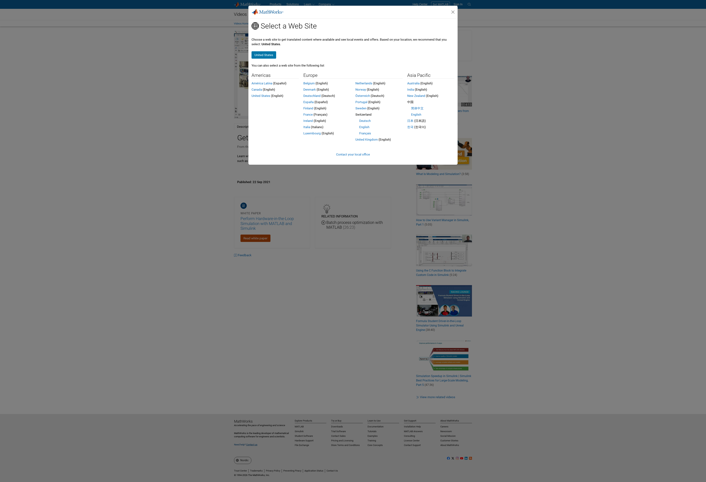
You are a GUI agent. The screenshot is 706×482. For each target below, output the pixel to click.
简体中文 (417, 108)
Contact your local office (353, 154)
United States (261, 96)
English (364, 127)
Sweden (360, 108)
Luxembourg (312, 133)
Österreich (362, 96)
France (308, 114)
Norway (360, 89)
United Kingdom (366, 139)
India (410, 89)
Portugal (361, 102)
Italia (306, 127)
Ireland (308, 121)
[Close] (453, 12)
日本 (410, 121)
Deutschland (312, 96)
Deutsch (365, 121)
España (308, 102)
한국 (410, 127)
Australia (413, 83)
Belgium (309, 83)
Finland (308, 108)
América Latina (262, 83)
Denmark (309, 89)
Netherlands (363, 83)
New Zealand (416, 96)
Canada (257, 89)
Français (365, 133)
